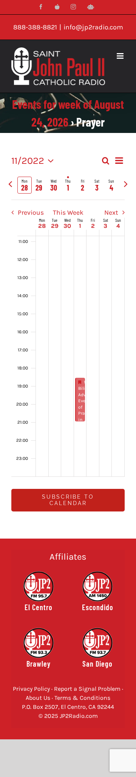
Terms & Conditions (82, 697)
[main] (68, 339)
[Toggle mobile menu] (121, 56)
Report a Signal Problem (87, 688)
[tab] (24, 185)
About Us (38, 697)
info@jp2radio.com (93, 27)
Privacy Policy (31, 688)
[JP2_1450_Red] (97, 586)
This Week (68, 212)
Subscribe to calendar (68, 500)
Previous (30, 212)
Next (111, 212)
